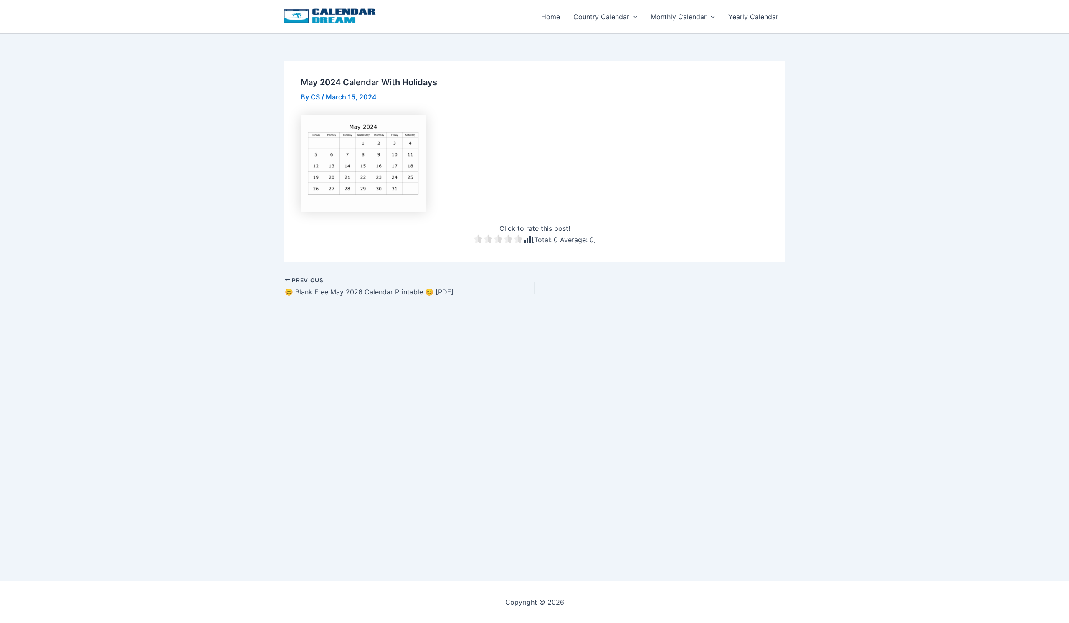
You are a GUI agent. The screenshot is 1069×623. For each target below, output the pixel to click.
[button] (633, 16)
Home (550, 17)
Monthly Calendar (679, 17)
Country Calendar (601, 17)
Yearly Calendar (753, 17)
